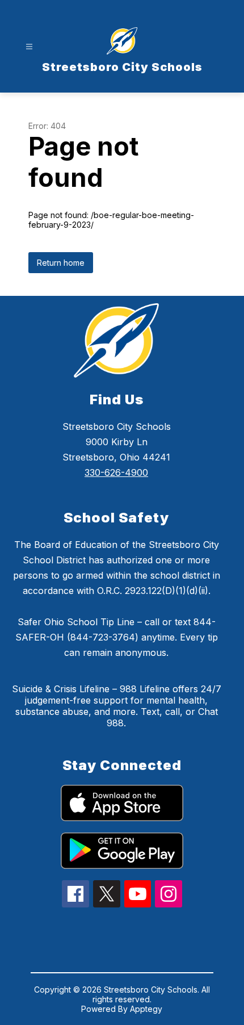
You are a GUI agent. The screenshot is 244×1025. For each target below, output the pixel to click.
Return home (61, 262)
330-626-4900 (116, 472)
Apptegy (146, 1009)
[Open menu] (29, 46)
